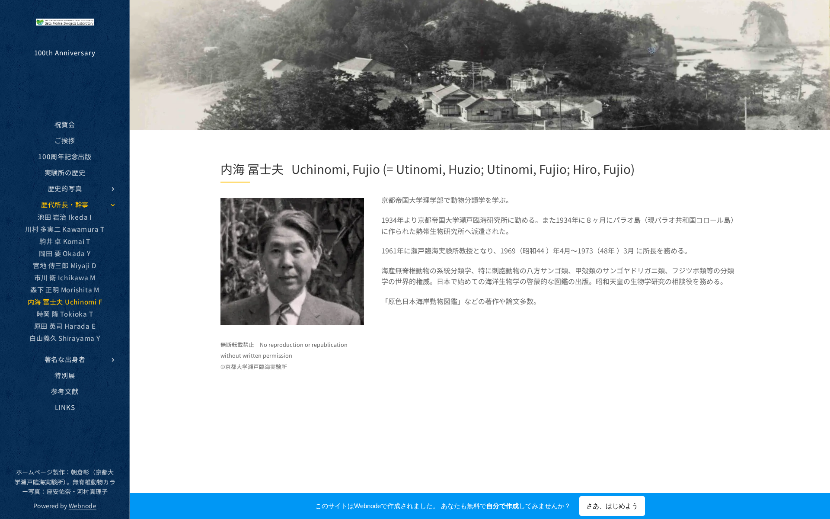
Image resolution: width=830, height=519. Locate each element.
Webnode (82, 505)
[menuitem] (65, 124)
